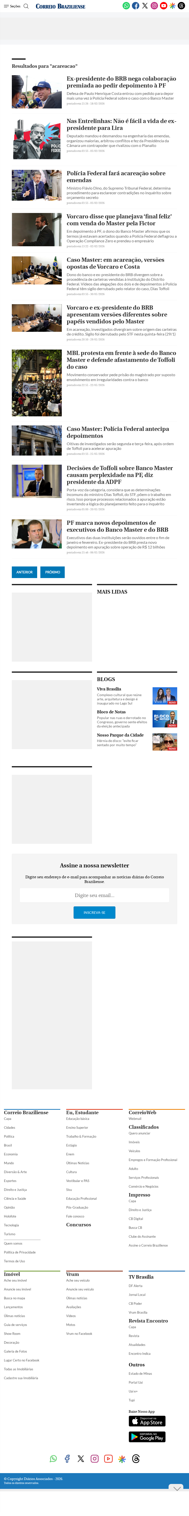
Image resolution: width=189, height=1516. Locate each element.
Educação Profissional (81, 1198)
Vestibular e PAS (77, 1181)
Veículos (134, 1151)
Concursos (78, 1225)
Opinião (9, 1207)
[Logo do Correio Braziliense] (60, 6)
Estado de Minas (140, 1373)
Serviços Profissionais (144, 1178)
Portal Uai (136, 1382)
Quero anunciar (139, 1133)
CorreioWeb (142, 1112)
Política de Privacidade (20, 1252)
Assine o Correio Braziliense (148, 1245)
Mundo (9, 1163)
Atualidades (137, 1345)
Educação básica (77, 1119)
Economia (11, 1154)
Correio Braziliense (26, 1112)
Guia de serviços (15, 1325)
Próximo (52, 572)
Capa (7, 1119)
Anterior (24, 572)
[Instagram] (154, 8)
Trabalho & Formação (81, 1136)
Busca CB (135, 1228)
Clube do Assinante (142, 1236)
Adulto (133, 1169)
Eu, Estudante (82, 1112)
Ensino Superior (77, 1127)
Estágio (71, 1145)
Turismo (9, 1234)
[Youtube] (163, 8)
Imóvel (12, 1274)
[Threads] (181, 8)
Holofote (10, 1216)
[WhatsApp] (126, 8)
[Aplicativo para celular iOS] (147, 1421)
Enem (70, 1154)
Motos (70, 1325)
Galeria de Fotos (15, 1351)
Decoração (11, 1342)
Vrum (72, 1274)
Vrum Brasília (138, 1312)
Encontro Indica (140, 1354)
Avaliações (73, 1307)
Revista (134, 1336)
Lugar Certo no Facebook (21, 1360)
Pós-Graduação (77, 1207)
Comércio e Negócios (143, 1186)
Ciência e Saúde (15, 1198)
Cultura (71, 1172)
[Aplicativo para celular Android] (147, 1437)
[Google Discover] (172, 6)
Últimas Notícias (77, 1163)
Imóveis (134, 1142)
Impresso (139, 1195)
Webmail (135, 1119)
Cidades (9, 1127)
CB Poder (135, 1303)
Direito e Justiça (15, 1190)
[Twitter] (145, 8)
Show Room (12, 1334)
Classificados (144, 1127)
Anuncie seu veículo (80, 1289)
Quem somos (13, 1243)
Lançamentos (13, 1307)
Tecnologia (11, 1225)
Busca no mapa (14, 1298)
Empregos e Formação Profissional (153, 1160)
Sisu (69, 1190)
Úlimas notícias (14, 1316)
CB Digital (136, 1219)
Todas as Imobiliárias (18, 1369)
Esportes (10, 1181)
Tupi (132, 1400)
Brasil (8, 1145)
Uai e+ (133, 1391)
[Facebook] (135, 8)
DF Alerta (135, 1286)
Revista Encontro (148, 1321)
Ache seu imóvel (15, 1280)
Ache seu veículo (78, 1280)
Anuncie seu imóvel (17, 1289)
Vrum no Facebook (79, 1334)
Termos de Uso (14, 1261)
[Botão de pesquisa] (25, 6)
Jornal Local (137, 1295)
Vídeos (71, 1316)
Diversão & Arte (15, 1172)
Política (9, 1136)
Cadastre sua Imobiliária (21, 1378)
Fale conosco (75, 1216)
